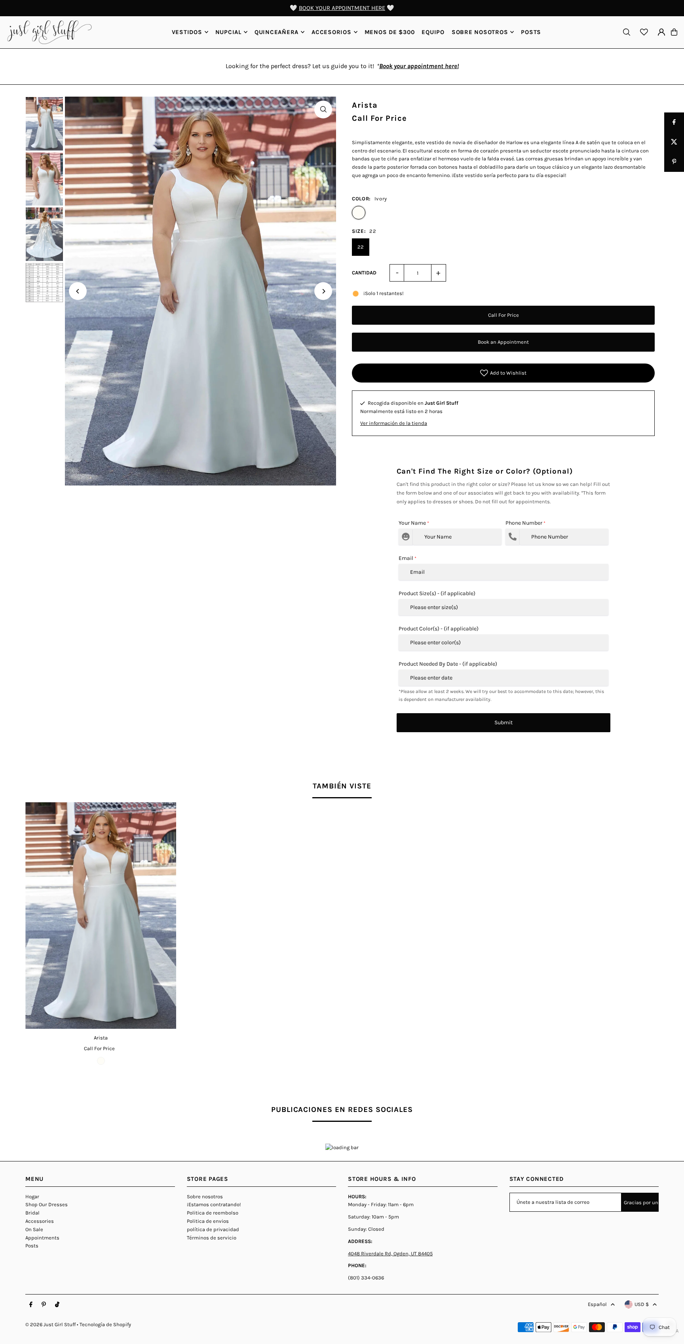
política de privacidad (213, 1229)
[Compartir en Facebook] (674, 122)
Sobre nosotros (205, 1196)
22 (360, 247)
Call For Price (503, 315)
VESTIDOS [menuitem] (187, 32)
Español (597, 1304)
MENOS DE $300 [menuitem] (390, 32)
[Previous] (78, 291)
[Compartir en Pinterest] (674, 162)
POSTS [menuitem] (531, 32)
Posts (31, 1246)
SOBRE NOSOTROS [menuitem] (480, 32)
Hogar (32, 1196)
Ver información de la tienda (393, 423)
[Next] (323, 291)
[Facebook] (30, 1305)
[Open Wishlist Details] (644, 32)
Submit (503, 722)
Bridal (32, 1213)
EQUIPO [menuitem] (433, 32)
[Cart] (674, 32)
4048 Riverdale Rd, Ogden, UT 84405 (390, 1253)
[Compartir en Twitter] (674, 142)
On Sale (34, 1229)
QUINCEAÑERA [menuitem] (276, 32)
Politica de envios (208, 1221)
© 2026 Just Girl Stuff (50, 1324)
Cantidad (364, 273)
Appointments (42, 1238)
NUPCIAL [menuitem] (228, 32)
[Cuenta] (661, 32)
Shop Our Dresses (46, 1204)
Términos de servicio (211, 1238)
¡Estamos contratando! (214, 1204)
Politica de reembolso (212, 1213)
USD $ (642, 1304)
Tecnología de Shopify (105, 1324)
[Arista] (100, 915)
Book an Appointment (503, 342)
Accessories (39, 1221)
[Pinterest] (44, 1305)
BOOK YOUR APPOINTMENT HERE (342, 7)
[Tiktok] (57, 1305)
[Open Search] (626, 32)
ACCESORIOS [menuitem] (332, 32)
